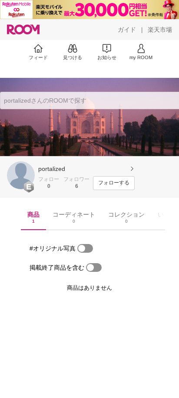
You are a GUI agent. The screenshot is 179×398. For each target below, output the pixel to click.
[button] (21, 175)
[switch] (85, 248)
